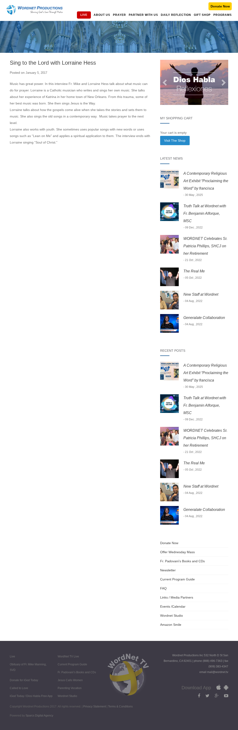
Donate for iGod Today (24, 680)
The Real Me (194, 271)
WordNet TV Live (68, 656)
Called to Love (19, 688)
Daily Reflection (176, 15)
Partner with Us (143, 15)
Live (83, 15)
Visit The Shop (174, 140)
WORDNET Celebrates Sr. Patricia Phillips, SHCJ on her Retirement (205, 246)
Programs (222, 15)
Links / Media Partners (176, 597)
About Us (102, 15)
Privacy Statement (95, 706)
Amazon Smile (170, 624)
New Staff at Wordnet (200, 294)
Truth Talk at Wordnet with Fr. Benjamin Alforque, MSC (204, 213)
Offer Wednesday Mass (177, 552)
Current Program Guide (177, 579)
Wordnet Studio (171, 615)
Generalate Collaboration (204, 318)
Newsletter (168, 570)
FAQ (163, 588)
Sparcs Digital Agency (39, 715)
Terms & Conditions (120, 706)
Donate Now (220, 6)
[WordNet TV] (34, 10)
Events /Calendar (172, 606)
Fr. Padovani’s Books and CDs (182, 561)
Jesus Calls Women (70, 680)
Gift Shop (202, 15)
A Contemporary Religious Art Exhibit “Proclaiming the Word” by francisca (205, 180)
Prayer (119, 15)
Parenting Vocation (70, 688)
